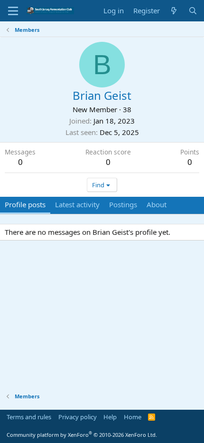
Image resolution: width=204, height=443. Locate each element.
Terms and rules (29, 417)
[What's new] (174, 10)
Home (132, 417)
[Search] (193, 10)
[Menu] (13, 10)
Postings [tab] (123, 204)
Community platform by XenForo (82, 434)
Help (110, 417)
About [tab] (157, 204)
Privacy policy (77, 417)
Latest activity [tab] (77, 204)
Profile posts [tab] (25, 204)
